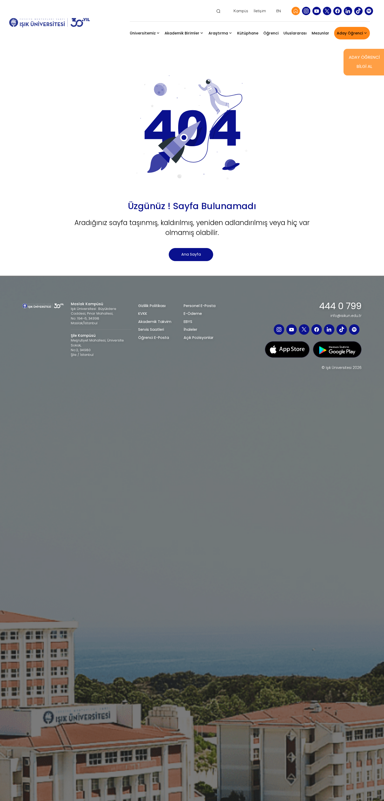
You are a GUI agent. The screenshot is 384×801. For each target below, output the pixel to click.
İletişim (260, 11)
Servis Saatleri (151, 329)
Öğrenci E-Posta (153, 337)
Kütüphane (247, 33)
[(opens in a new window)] (306, 11)
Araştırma (218, 33)
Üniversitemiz (143, 33)
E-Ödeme (193, 313)
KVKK (142, 313)
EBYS (188, 321)
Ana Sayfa (191, 254)
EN (278, 11)
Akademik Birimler (182, 33)
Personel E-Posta (200, 305)
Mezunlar (320, 33)
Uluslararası (295, 33)
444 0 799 (340, 306)
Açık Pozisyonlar (198, 337)
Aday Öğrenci (350, 33)
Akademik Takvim (154, 321)
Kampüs (241, 11)
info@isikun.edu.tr (346, 316)
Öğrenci (271, 33)
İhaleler (190, 329)
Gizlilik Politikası (152, 305)
